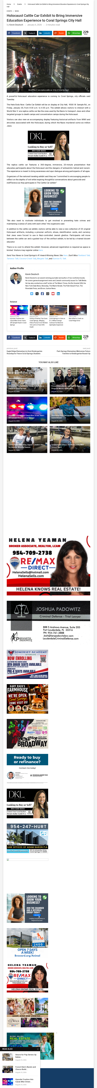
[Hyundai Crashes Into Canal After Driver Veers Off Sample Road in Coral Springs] (27, 410)
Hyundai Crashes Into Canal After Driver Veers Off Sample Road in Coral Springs (18, 322)
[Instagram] (48, 294)
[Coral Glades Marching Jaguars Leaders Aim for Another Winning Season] (27, 439)
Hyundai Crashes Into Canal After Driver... (24, 1080)
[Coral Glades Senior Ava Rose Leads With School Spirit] (70, 439)
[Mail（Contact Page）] (32, 294)
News (65, 314)
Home (9, 4)
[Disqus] (48, 488)
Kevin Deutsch (16, 24)
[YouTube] (53, 294)
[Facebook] (42, 294)
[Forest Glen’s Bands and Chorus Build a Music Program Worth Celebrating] (70, 380)
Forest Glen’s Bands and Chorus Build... (25, 1068)
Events (19, 4)
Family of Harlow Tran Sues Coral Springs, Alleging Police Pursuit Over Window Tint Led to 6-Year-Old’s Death (39, 323)
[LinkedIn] (58, 294)
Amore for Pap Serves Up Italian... (25, 1056)
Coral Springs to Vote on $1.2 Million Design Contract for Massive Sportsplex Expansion (57, 322)
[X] (37, 294)
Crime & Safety (23, 314)
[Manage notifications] (6, 1082)
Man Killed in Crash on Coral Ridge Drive (76, 319)
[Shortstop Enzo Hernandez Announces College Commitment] (70, 410)
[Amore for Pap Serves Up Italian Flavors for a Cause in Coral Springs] (27, 380)
